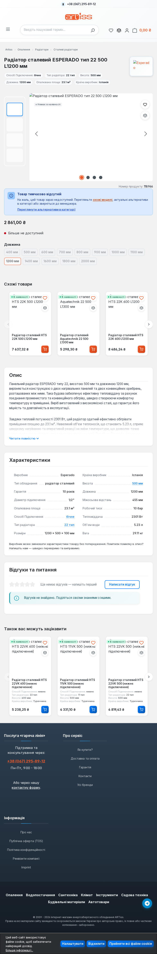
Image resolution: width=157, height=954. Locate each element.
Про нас (26, 832)
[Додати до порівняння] (145, 115)
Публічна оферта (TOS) (26, 841)
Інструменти (107, 895)
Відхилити (96, 944)
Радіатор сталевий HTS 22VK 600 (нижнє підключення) (29, 683)
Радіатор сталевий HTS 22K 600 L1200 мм (125, 337)
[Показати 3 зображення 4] (94, 177)
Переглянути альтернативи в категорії (46, 209)
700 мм (66, 253)
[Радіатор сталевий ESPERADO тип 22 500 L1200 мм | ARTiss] (91, 137)
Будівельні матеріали (66, 902)
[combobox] (54, 30)
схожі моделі (102, 199)
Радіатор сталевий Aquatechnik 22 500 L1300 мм (74, 339)
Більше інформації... (19, 950)
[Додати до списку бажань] (145, 104)
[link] (111, 30)
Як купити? (85, 749)
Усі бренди (85, 785)
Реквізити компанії (26, 858)
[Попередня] (36, 133)
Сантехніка (68, 895)
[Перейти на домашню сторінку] (78, 16)
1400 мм (32, 262)
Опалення (14, 895)
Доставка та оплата (85, 758)
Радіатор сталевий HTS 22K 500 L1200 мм (29, 337)
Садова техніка (134, 895)
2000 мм (89, 262)
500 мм (31, 253)
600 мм (48, 253)
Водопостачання (40, 895)
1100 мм (137, 253)
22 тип (69, 525)
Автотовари (98, 902)
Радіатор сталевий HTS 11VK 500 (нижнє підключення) (77, 683)
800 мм (83, 253)
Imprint (26, 867)
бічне (70, 516)
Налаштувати (72, 944)
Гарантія (85, 767)
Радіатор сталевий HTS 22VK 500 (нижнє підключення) (125, 683)
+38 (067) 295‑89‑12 (26, 761)
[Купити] (45, 349)
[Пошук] (94, 30)
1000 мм (119, 253)
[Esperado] (141, 66)
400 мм (13, 253)
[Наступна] (145, 133)
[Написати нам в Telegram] (147, 903)
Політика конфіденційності (26, 849)
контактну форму (26, 788)
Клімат (87, 895)
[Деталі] (45, 709)
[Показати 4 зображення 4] (100, 177)
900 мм (101, 253)
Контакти (85, 776)
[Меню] (8, 28)
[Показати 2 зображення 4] (88, 177)
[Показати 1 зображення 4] (81, 177)
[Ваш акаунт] (127, 30)
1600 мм (51, 262)
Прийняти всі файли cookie (130, 944)
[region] (78, 137)
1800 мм (69, 262)
